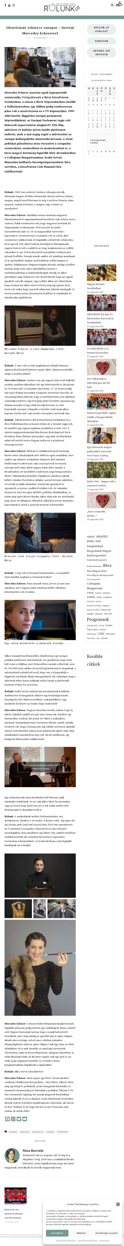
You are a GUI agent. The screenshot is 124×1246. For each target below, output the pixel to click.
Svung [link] (101, 625)
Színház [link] (109, 625)
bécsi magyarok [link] (93, 579)
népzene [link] (99, 613)
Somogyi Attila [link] (92, 625)
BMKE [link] (90, 541)
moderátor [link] (38, 1132)
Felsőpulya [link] (106, 593)
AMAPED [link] (102, 536)
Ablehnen (81, 1233)
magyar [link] (105, 605)
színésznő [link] (62, 1132)
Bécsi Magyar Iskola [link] (96, 571)
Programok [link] (101, 246)
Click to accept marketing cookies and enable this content (40, 767)
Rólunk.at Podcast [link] (101, 29)
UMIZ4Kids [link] (110, 634)
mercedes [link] (24, 1132)
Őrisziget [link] (104, 638)
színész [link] (50, 1132)
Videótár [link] (101, 41)
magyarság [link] (106, 609)
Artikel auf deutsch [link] (101, 52)
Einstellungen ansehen (107, 1233)
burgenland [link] (95, 546)
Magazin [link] (40, 1141)
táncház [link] (103, 629)
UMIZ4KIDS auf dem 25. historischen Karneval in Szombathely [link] (100, 318)
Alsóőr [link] (91, 536)
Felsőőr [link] (91, 597)
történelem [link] (91, 634)
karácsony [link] (90, 601)
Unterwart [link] (91, 638)
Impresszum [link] (104, 1240)
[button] (117, 1204)
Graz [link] (99, 597)
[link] (120, 3)
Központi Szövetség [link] (94, 606)
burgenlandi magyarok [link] (97, 559)
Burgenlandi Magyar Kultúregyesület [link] (99, 553)
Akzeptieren (57, 1233)
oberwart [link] (108, 613)
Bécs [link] (107, 565)
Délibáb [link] (90, 593)
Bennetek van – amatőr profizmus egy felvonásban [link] (14, 1213)
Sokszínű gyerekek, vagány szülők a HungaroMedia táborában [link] (101, 417)
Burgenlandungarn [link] (94, 566)
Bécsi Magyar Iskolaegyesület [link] (100, 575)
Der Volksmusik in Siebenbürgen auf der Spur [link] (98, 383)
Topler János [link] (92, 629)
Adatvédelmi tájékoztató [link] (66, 1240)
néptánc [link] (90, 613)
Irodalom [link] (107, 597)
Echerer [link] (13, 1132)
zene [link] (98, 638)
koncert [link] (98, 601)
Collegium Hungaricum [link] (94, 586)
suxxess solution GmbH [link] (38, 1237)
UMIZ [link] (101, 633)
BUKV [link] (98, 541)
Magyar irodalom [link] (93, 610)
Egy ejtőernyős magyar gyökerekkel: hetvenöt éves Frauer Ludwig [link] (99, 451)
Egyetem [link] (98, 593)
